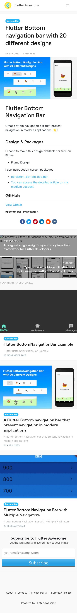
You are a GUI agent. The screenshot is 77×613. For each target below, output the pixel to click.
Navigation (31, 211)
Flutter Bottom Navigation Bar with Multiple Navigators (36, 512)
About (9, 592)
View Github (13, 205)
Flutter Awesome (27, 5)
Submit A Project (61, 592)
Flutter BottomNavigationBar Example (38, 344)
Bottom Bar (13, 20)
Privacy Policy (39, 592)
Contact (22, 592)
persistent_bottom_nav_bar (29, 176)
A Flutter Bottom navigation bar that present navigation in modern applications (37, 425)
